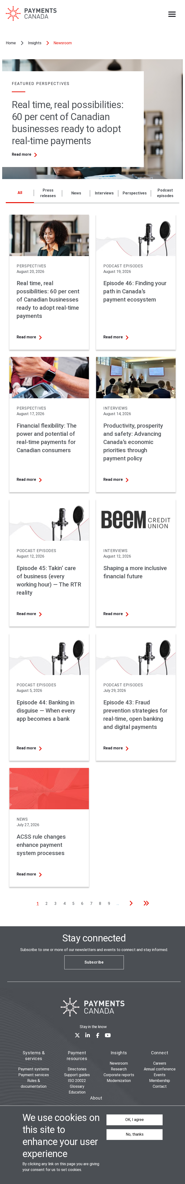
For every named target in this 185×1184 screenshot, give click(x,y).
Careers (159, 1063)
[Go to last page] (145, 903)
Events (159, 1075)
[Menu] (172, 14)
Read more (21, 154)
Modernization (119, 1080)
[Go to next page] (130, 903)
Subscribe (94, 962)
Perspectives (135, 193)
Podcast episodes (165, 193)
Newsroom (119, 1063)
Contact (160, 1086)
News (76, 193)
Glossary (77, 1086)
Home (11, 43)
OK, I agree (134, 1119)
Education (77, 1092)
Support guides (77, 1075)
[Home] (92, 1007)
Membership (159, 1080)
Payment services (33, 1075)
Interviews (104, 193)
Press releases (48, 193)
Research (119, 1069)
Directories (77, 1069)
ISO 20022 (77, 1080)
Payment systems (33, 1069)
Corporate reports (119, 1075)
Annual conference (160, 1069)
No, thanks (135, 1134)
